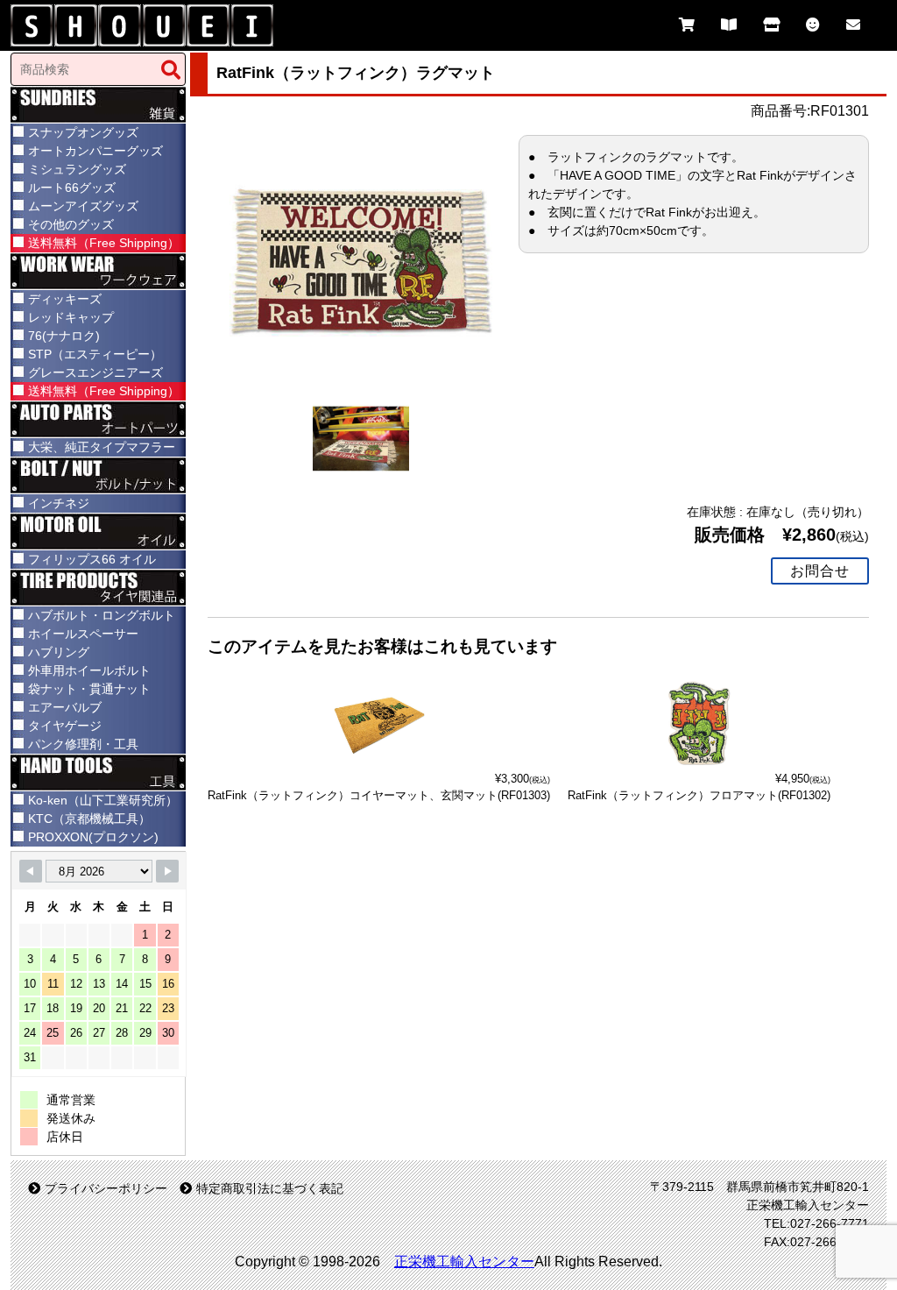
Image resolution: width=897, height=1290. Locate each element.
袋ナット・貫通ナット (89, 689)
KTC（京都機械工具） (89, 819)
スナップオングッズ (83, 132)
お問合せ (820, 570)
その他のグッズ (71, 224)
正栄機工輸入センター (464, 1261)
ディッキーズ (65, 299)
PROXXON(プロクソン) (93, 837)
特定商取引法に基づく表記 (269, 1188)
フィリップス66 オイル (92, 559)
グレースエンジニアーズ (95, 372)
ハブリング (58, 652)
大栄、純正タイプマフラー (101, 447)
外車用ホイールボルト (89, 670)
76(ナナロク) (64, 336)
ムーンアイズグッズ (83, 206)
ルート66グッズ (72, 188)
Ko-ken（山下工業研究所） (103, 800)
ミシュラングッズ (77, 169)
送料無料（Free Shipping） (104, 243)
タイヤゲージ (65, 726)
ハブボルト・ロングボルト (101, 615)
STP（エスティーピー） (95, 354)
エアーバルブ (65, 707)
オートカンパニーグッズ (95, 151)
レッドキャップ (71, 317)
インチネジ (58, 503)
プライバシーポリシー (106, 1188)
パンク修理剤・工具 (83, 744)
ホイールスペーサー (83, 634)
